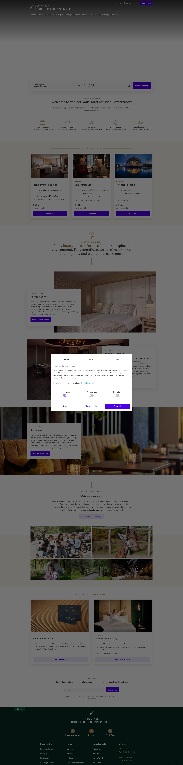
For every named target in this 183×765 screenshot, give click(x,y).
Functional (66, 392)
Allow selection (91, 406)
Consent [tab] (66, 359)
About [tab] (116, 359)
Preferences (92, 392)
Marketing (117, 392)
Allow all (117, 406)
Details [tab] (91, 359)
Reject (65, 406)
